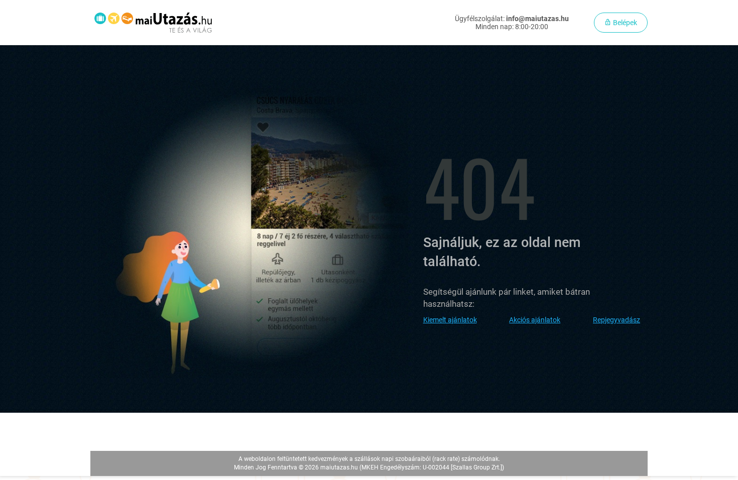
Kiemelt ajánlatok (450, 320)
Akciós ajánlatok (534, 320)
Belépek (624, 23)
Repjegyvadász (616, 320)
